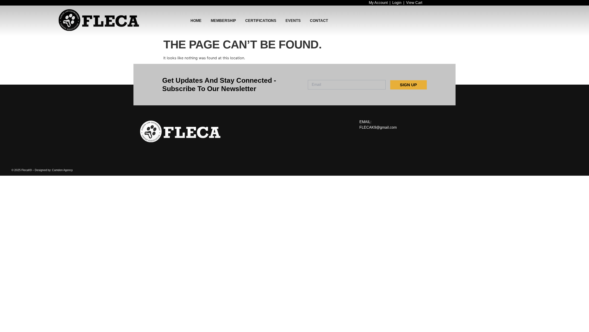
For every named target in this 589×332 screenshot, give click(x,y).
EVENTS (293, 21)
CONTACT (319, 21)
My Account (378, 3)
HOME (196, 21)
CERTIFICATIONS (260, 21)
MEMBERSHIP (223, 21)
